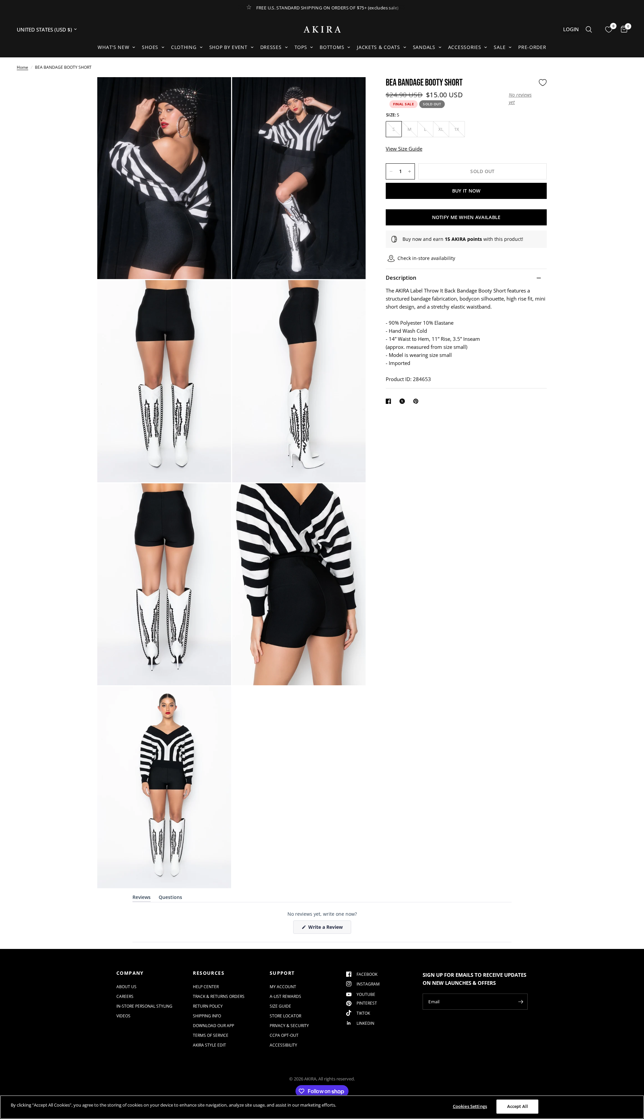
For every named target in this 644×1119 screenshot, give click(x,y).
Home (22, 67)
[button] (522, 98)
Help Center (206, 987)
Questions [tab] (170, 898)
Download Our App (213, 1025)
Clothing (184, 47)
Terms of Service (210, 1035)
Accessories (464, 47)
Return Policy (208, 1006)
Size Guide (280, 1006)
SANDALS (424, 47)
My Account (283, 987)
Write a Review (326, 928)
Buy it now (466, 191)
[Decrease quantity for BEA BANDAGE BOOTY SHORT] (391, 171)
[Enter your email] (521, 1002)
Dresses (271, 47)
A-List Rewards (285, 996)
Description (401, 278)
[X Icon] (403, 401)
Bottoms (332, 47)
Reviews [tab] (141, 898)
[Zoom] (217, 91)
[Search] (588, 29)
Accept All (517, 1106)
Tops (300, 47)
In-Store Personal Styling (144, 1006)
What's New (113, 47)
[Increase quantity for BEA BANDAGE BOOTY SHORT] (410, 171)
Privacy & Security (289, 1025)
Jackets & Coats (378, 47)
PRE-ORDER (532, 47)
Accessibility (283, 1045)
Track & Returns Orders (219, 996)
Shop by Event (228, 47)
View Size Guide (404, 149)
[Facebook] (390, 401)
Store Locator (285, 1016)
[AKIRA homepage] (322, 29)
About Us (126, 987)
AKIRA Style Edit (209, 1045)
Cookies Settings (470, 1106)
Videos (123, 1016)
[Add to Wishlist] (543, 82)
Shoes (150, 47)
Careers (124, 996)
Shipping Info (207, 1016)
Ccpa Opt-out (284, 1035)
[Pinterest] (417, 401)
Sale (499, 47)
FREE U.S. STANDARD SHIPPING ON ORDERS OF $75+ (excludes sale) (327, 8)
